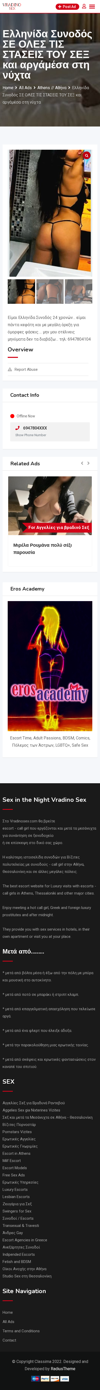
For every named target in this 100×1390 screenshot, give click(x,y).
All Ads (8, 1321)
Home (8, 1312)
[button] (82, 463)
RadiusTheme (63, 1368)
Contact (9, 1340)
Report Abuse (26, 369)
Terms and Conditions (21, 1331)
